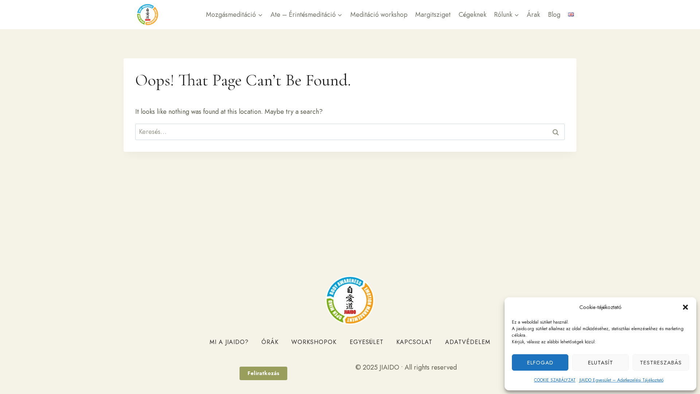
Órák (270, 342)
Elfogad (540, 363)
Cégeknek (472, 14)
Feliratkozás (263, 373)
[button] (685, 307)
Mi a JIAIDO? (229, 342)
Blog (554, 14)
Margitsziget (433, 14)
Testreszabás (661, 363)
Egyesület (367, 342)
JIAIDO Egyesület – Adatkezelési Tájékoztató (621, 380)
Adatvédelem (467, 342)
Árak (533, 14)
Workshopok (314, 342)
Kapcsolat (414, 342)
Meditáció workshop (379, 14)
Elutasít (600, 363)
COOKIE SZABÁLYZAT (555, 380)
